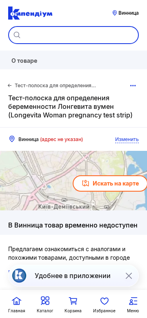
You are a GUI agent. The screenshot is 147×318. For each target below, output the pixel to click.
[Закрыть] (128, 275)
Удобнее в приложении (73, 276)
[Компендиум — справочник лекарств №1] (30, 13)
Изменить (127, 139)
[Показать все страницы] (133, 85)
